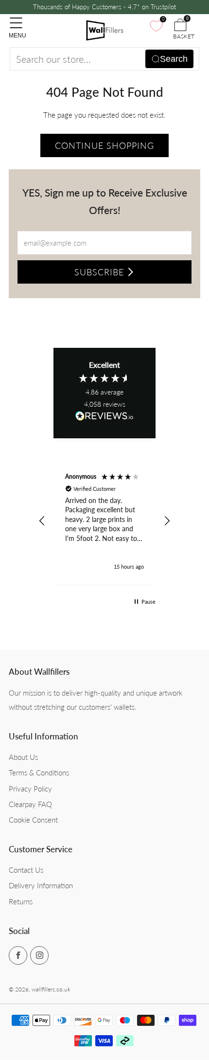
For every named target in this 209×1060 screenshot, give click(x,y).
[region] (104, 521)
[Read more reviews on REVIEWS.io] (104, 418)
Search (174, 59)
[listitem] (104, 7)
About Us (23, 757)
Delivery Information (41, 885)
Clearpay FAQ (30, 804)
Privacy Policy (30, 788)
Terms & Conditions (39, 772)
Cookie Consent (33, 819)
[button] (42, 521)
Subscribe (99, 272)
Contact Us (26, 869)
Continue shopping (104, 145)
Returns (21, 901)
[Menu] (13, 18)
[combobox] (104, 59)
